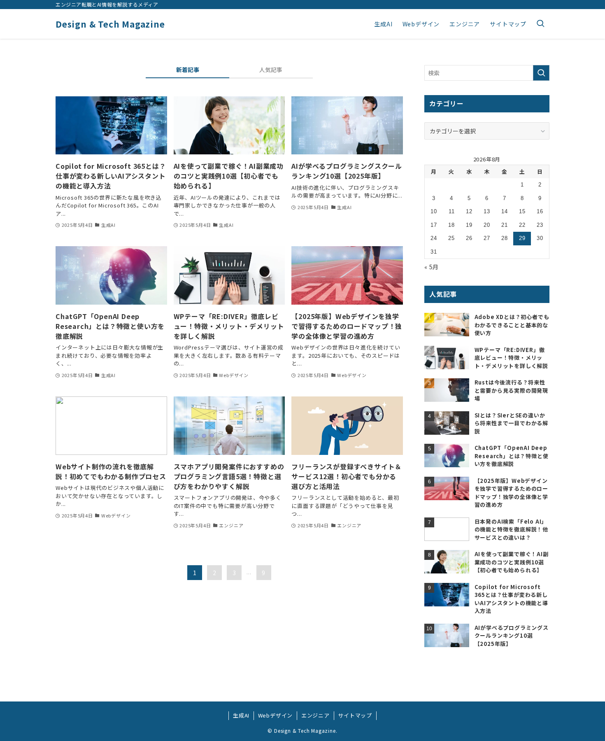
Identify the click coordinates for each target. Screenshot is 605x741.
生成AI (241, 715)
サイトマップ (355, 715)
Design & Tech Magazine (110, 24)
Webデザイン (275, 715)
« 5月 (431, 267)
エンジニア (315, 715)
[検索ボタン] (540, 24)
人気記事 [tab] (270, 69)
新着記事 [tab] (187, 69)
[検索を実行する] (541, 73)
